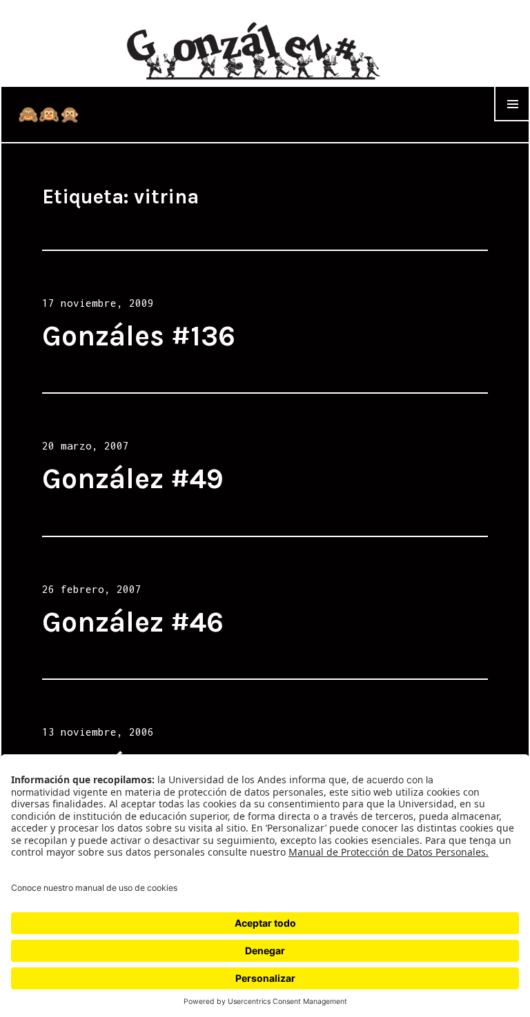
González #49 (133, 478)
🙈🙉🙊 (49, 114)
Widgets (512, 120)
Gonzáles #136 (138, 335)
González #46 (133, 621)
